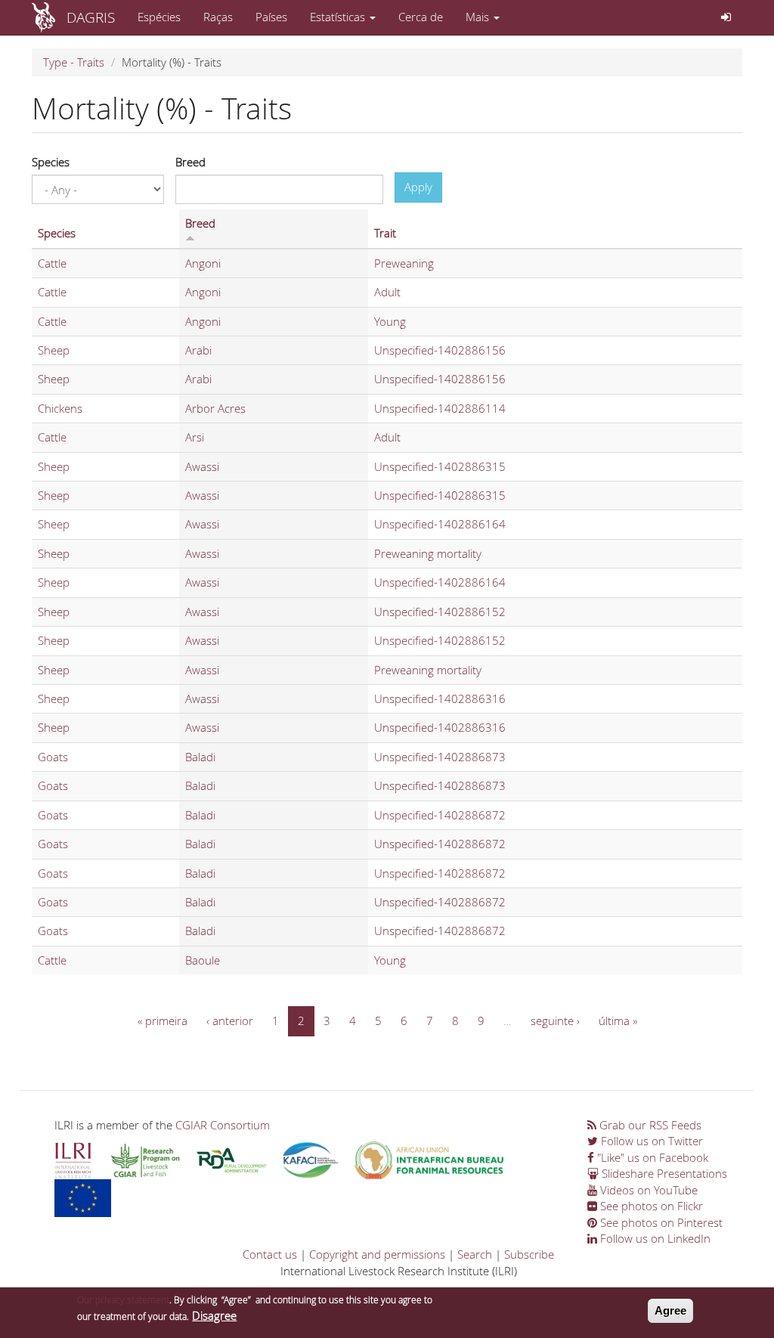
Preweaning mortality (427, 553)
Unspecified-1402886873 (440, 756)
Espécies (159, 16)
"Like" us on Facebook (651, 1157)
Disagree (214, 1315)
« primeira (162, 1020)
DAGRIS (91, 17)
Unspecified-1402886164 (440, 523)
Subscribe (529, 1254)
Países (271, 16)
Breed (190, 161)
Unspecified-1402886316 (440, 698)
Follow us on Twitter (650, 1140)
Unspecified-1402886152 (440, 611)
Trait (385, 232)
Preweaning (404, 263)
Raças (218, 16)
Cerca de (420, 16)
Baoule (202, 960)
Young (390, 321)
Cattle (52, 263)
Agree (670, 1310)
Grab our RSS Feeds (648, 1124)
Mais (479, 16)
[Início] (49, 17)
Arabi (198, 350)
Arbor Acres (215, 408)
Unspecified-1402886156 (440, 350)
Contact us (270, 1254)
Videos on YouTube (647, 1189)
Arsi (194, 436)
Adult (387, 291)
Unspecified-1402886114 (440, 408)
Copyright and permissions (377, 1254)
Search (474, 1254)
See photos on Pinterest (660, 1222)
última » (618, 1020)
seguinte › (555, 1020)
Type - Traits (73, 62)
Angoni (203, 263)
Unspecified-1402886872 (440, 814)
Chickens (60, 408)
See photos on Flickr (650, 1205)
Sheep (54, 350)
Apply (418, 186)
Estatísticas (339, 16)
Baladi (200, 756)
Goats (53, 756)
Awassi (202, 466)
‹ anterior (229, 1020)
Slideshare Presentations (663, 1173)
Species (51, 161)
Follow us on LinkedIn (654, 1238)
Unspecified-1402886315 (440, 466)
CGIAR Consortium (222, 1124)
